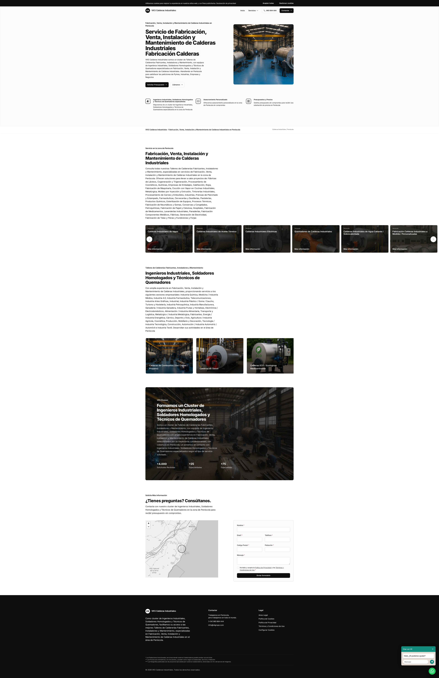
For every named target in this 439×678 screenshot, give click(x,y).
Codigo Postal (243, 545)
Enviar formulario (263, 575)
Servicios (252, 10)
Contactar (285, 10)
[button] (433, 239)
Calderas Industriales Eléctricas (261, 231)
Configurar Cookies (266, 630)
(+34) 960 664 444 (216, 621)
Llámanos (176, 85)
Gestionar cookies (286, 3)
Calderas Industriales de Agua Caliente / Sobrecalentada (364, 232)
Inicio (242, 10)
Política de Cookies (266, 619)
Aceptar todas (268, 3)
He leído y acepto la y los (262, 569)
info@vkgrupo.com (216, 625)
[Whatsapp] (432, 671)
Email (239, 535)
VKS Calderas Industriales (163, 10)
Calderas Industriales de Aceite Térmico (216, 231)
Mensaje (241, 555)
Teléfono (269, 535)
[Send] (432, 662)
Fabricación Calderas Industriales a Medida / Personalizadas (409, 232)
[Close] (432, 649)
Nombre (240, 525)
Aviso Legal (263, 615)
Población (269, 545)
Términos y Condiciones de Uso (272, 626)
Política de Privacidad (263, 568)
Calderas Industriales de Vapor (163, 231)
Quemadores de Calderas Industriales (313, 231)
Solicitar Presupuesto (155, 85)
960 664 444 (271, 10)
